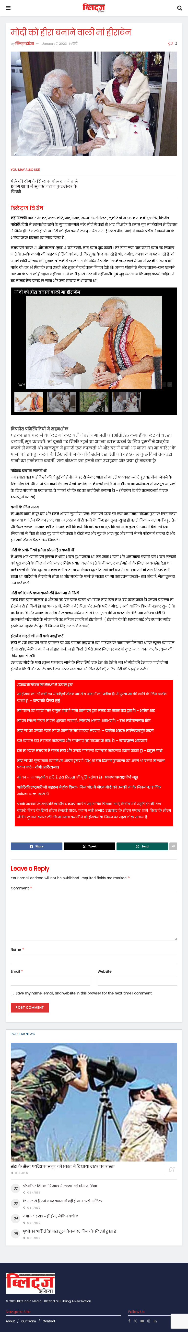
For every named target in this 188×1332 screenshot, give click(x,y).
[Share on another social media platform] (173, 846)
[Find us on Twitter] (135, 1321)
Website (105, 971)
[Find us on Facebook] (129, 1321)
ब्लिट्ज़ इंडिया (24, 43)
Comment (21, 888)
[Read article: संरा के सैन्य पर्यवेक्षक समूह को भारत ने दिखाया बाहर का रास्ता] (94, 1102)
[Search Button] (179, 8)
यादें (74, 43)
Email (17, 971)
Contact (49, 1321)
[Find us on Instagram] (148, 1321)
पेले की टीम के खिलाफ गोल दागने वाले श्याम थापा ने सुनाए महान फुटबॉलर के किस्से (44, 186)
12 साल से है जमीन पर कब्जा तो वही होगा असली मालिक (62, 1201)
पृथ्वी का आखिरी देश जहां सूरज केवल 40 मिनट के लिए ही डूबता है (69, 1231)
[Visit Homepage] (93, 8)
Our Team (28, 1321)
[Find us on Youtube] (142, 1321)
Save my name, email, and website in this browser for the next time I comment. (84, 993)
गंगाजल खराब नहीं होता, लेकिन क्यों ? (50, 1216)
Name (17, 949)
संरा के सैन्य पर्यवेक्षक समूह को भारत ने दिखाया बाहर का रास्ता (63, 1166)
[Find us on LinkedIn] (155, 1321)
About (10, 1321)
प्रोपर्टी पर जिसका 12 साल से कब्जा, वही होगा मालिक (60, 1185)
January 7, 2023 (54, 43)
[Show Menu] (8, 8)
